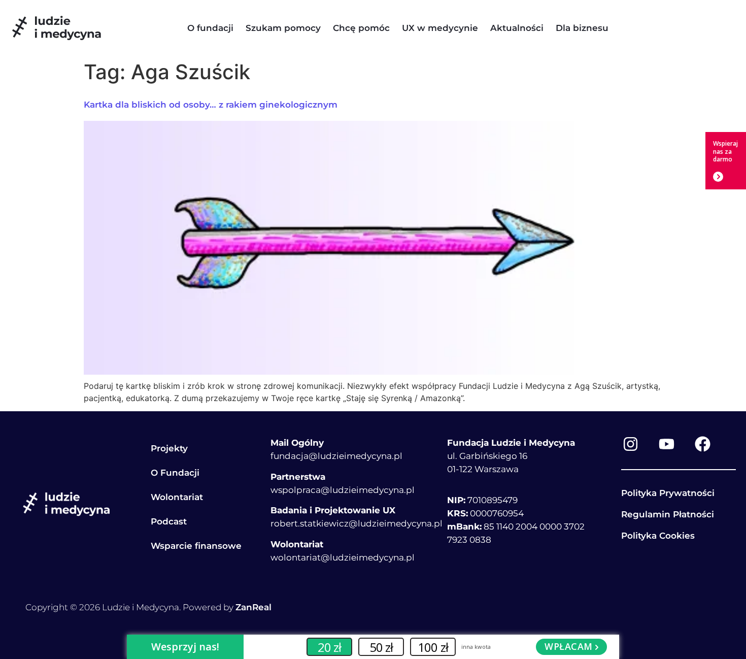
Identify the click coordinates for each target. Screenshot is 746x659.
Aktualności (517, 28)
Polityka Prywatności (668, 493)
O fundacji (210, 28)
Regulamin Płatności (667, 514)
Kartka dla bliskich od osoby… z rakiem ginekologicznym (210, 105)
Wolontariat (177, 497)
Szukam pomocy (283, 28)
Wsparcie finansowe (196, 546)
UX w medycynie (440, 28)
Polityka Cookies (658, 536)
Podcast (169, 521)
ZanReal (253, 607)
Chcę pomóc (361, 28)
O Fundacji (175, 473)
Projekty (169, 448)
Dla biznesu (582, 28)
